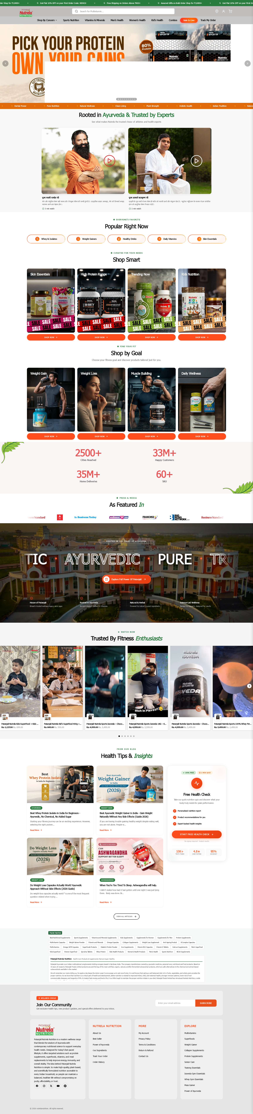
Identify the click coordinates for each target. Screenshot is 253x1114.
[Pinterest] (65, 1086)
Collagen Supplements (130, 942)
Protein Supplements (183, 938)
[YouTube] (58, 1086)
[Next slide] (248, 63)
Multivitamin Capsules (57, 942)
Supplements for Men (165, 938)
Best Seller (97, 1038)
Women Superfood (70, 952)
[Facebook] (37, 1086)
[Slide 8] (132, 99)
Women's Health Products (136, 952)
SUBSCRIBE (206, 1003)
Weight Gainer (190, 1044)
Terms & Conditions (147, 1044)
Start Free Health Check (195, 834)
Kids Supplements (126, 938)
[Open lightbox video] (20, 688)
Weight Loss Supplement (150, 942)
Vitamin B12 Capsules (145, 947)
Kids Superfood (55, 952)
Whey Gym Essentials (193, 1079)
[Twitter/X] (51, 1086)
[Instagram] (44, 1086)
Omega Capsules (113, 942)
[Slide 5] (126, 99)
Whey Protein (101, 952)
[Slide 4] (124, 99)
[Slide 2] (120, 99)
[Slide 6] (128, 99)
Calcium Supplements (179, 947)
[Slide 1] (118, 99)
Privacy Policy (144, 1038)
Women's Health (137, 20)
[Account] (223, 11)
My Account (144, 1033)
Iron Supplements (127, 947)
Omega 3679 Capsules (71, 947)
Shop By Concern (46, 20)
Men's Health (117, 20)
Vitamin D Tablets (162, 947)
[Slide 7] (130, 99)
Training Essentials (192, 1067)
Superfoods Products (90, 947)
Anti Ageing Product (170, 942)
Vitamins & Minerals (95, 20)
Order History (99, 1062)
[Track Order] (217, 11)
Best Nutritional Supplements (60, 938)
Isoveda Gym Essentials (194, 1073)
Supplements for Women (145, 938)
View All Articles (125, 916)
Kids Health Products (117, 952)
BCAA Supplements (183, 952)
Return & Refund (146, 1050)
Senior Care (189, 1062)
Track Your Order (100, 1056)
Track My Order (208, 20)
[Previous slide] (5, 63)
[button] (83, 161)
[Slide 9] (134, 99)
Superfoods (189, 1038)
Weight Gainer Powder (77, 942)
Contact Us (143, 1056)
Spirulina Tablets (86, 952)
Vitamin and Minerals (95, 942)
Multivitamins (54, 947)
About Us (97, 1033)
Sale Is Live (188, 20)
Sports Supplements (81, 938)
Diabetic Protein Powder (109, 947)
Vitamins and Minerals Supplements (104, 938)
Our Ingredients (100, 1050)
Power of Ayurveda (101, 1044)
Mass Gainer (189, 1085)
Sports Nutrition (71, 20)
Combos (173, 20)
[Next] (249, 686)
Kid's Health (157, 20)
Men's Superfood (197, 947)
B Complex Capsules (188, 942)
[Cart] (230, 11)
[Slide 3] (122, 99)
